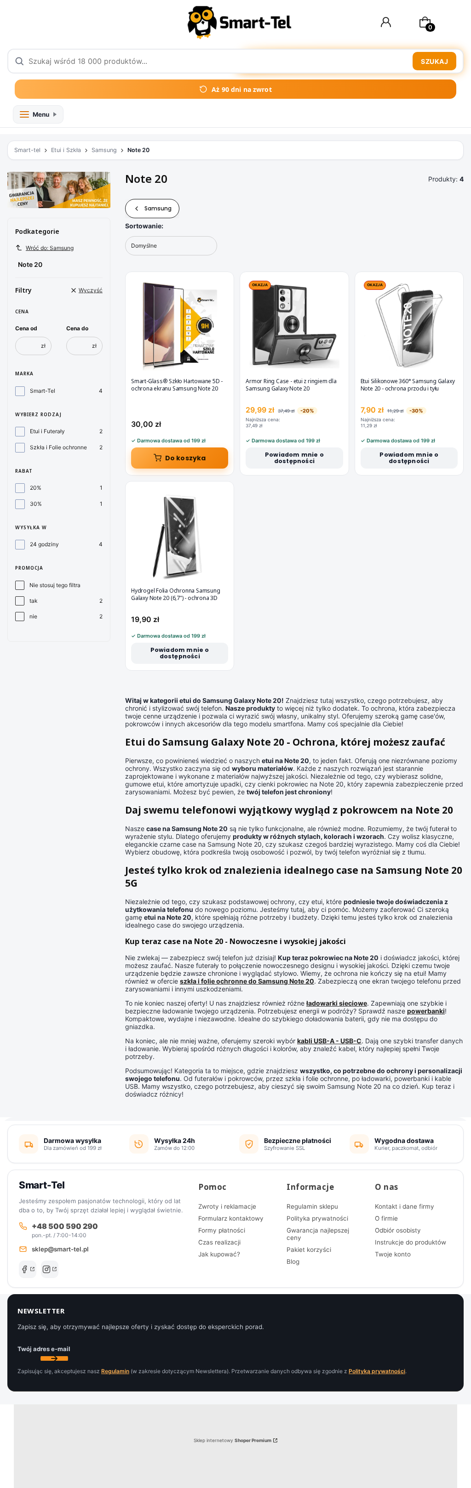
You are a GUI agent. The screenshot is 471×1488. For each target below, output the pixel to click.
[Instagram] (49, 1269)
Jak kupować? (219, 1254)
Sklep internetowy (232, 1440)
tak (33, 600)
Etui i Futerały (47, 431)
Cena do (77, 328)
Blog (293, 1261)
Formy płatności (221, 1230)
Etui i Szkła (66, 150)
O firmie (386, 1218)
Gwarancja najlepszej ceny (318, 1234)
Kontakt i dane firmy (404, 1206)
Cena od (26, 328)
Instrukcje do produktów (410, 1242)
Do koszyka (185, 458)
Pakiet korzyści (309, 1249)
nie (33, 616)
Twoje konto (393, 1254)
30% (36, 503)
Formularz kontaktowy (231, 1218)
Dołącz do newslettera (54, 1358)
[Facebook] (27, 1269)
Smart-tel (27, 150)
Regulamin (115, 1371)
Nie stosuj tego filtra (54, 585)
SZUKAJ (434, 61)
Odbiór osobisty (398, 1230)
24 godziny (44, 544)
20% (35, 487)
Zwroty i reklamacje (227, 1206)
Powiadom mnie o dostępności (294, 458)
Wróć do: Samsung (50, 247)
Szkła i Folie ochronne (58, 447)
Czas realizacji (219, 1242)
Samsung (104, 150)
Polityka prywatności (317, 1218)
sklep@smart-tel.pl (60, 1249)
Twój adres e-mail (43, 1348)
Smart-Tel (42, 390)
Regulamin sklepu (312, 1206)
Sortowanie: (144, 226)
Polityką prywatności (377, 1371)
